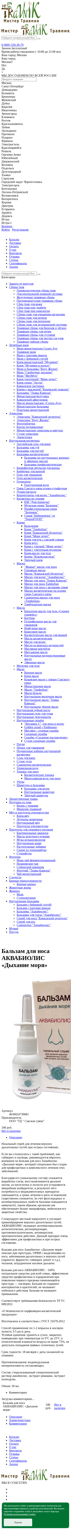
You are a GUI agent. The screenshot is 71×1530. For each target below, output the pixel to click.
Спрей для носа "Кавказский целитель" (42, 918)
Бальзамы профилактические (43, 464)
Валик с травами (27, 805)
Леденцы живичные (30, 819)
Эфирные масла (34, 662)
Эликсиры (16, 413)
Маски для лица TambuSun (41, 584)
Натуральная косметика (24, 440)
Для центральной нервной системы (39, 293)
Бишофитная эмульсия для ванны (38, 468)
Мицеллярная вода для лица (42, 778)
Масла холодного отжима (33, 836)
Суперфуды (24, 853)
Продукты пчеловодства (32, 826)
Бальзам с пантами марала (33, 908)
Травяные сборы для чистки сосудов (40, 338)
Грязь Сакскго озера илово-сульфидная (42, 488)
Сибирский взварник (30, 867)
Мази (20, 894)
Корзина (7, 226)
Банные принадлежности (25, 880)
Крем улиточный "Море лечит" (37, 379)
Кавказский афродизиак (32, 399)
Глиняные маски (35, 570)
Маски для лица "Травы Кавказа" (45, 580)
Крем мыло (31, 676)
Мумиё (13, 928)
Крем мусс (31, 543)
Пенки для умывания (30, 747)
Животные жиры (20, 887)
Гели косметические (30, 478)
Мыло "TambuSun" (36, 689)
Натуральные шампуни (39, 792)
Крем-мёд (23, 816)
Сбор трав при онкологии (33, 311)
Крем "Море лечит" (37, 536)
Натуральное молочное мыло (43, 696)
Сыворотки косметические (34, 764)
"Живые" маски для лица (40, 566)
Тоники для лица (28, 771)
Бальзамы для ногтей (30, 450)
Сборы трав (16, 287)
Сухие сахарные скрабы (39, 740)
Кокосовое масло (35, 631)
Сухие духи (24, 761)
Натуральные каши (29, 843)
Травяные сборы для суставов (36, 334)
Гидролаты (24, 481)
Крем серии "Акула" (30, 382)
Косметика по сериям (30, 498)
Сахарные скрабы (35, 734)
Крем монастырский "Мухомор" (38, 362)
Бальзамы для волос (37, 788)
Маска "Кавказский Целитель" (44, 573)
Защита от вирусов (21, 283)
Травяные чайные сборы (32, 341)
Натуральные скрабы (30, 720)
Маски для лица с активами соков (46, 587)
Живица (14, 891)
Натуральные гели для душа (35, 713)
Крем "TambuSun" (36, 529)
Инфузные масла (35, 628)
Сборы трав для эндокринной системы (42, 324)
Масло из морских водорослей (44, 645)
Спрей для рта (26, 921)
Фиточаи (15, 856)
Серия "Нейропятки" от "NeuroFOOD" (39, 517)
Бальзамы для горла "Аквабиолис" (39, 914)
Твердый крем (33, 560)
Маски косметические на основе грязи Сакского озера (45, 592)
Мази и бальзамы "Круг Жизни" (37, 369)
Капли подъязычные (30, 427)
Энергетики (24, 437)
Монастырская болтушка (33, 396)
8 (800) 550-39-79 (12, 44)
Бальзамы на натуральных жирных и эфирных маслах (46, 459)
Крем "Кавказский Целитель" (43, 532)
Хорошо (18, 1522)
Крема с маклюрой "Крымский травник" (43, 389)
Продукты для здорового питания (31, 829)
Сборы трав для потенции (33, 321)
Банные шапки (26, 884)
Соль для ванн (26, 758)
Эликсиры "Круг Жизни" (33, 420)
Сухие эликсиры (27, 433)
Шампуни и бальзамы (31, 785)
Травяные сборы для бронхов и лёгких (41, 328)
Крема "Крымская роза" (39, 556)
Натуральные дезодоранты (34, 717)
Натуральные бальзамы (24, 901)
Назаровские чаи (27, 863)
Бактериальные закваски (32, 833)
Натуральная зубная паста (33, 710)
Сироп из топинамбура (31, 850)
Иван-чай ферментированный (36, 860)
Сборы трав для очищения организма (41, 314)
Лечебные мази (19, 345)
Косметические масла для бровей (45, 635)
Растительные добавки (31, 846)
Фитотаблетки (26, 423)
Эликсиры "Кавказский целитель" (39, 416)
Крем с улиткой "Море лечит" (43, 546)
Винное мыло (33, 672)
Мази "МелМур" (27, 375)
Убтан (20, 781)
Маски (21, 563)
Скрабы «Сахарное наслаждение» (46, 737)
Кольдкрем (31, 526)
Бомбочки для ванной (31, 471)
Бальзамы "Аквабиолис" (32, 911)
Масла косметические (38, 638)
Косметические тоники (39, 775)
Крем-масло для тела (37, 553)
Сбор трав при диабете (31, 307)
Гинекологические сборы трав (36, 290)
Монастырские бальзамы (33, 406)
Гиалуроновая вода (36, 485)
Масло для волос (35, 642)
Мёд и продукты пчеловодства (29, 812)
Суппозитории (26, 897)
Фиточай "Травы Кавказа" (34, 870)
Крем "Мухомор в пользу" (34, 365)
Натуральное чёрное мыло (41, 706)
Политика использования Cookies (20, 1514)
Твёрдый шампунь (36, 795)
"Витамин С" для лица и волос (44, 723)
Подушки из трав (20, 802)
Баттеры (29, 618)
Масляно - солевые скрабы (41, 730)
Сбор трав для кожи (29, 304)
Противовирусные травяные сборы (39, 300)
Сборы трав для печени (32, 317)
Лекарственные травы (23, 798)
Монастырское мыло (37, 686)
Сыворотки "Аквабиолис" (34, 925)
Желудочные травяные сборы (36, 297)
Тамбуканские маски (37, 604)
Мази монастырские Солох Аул (37, 348)
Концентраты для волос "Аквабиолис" (42, 495)
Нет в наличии (11, 1131)
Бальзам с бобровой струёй (34, 904)
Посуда (13, 932)
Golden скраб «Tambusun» (40, 727)
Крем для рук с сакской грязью (44, 539)
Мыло (20, 669)
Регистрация (20, 229)
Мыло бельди (33, 693)
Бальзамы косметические (33, 454)
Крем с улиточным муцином (42, 549)
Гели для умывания (29, 474)
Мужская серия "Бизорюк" (41, 505)
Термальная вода (27, 768)
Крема (21, 522)
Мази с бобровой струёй (32, 358)
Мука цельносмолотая (31, 839)
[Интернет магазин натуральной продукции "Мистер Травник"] (21, 22)
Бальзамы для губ (28, 447)
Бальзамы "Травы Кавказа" (34, 392)
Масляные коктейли (37, 648)
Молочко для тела (28, 665)
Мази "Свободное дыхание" (35, 372)
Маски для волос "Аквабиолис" (44, 577)
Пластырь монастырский (33, 410)
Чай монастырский (29, 874)
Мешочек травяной (29, 809)
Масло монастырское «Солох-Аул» (39, 403)
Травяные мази (26, 351)
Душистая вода (26, 491)
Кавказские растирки (30, 386)
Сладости (15, 877)
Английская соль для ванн (34, 444)
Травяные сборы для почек (34, 331)
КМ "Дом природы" (37, 502)
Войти (6, 229)
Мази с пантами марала (32, 355)
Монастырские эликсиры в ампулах (40, 430)
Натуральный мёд (28, 822)
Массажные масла (36, 652)
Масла (21, 607)
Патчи (21, 744)
